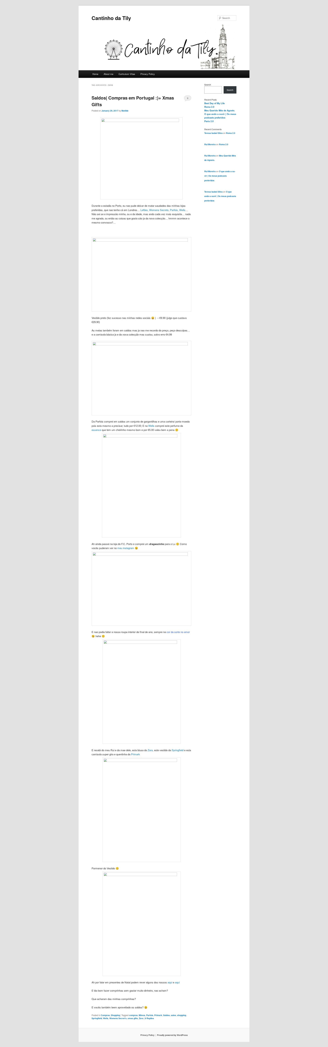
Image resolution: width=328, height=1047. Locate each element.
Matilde (124, 110)
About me (108, 74)
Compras (105, 1015)
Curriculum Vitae (127, 74)
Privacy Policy (147, 74)
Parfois (174, 210)
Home (95, 74)
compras (133, 1015)
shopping (181, 1015)
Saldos (166, 1015)
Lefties (144, 210)
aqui (170, 982)
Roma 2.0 (209, 106)
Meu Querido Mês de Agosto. (219, 110)
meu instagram (125, 548)
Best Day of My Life (214, 103)
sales (173, 1015)
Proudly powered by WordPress (172, 1035)
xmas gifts (133, 1018)
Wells (182, 210)
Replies (149, 1018)
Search (207, 84)
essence (97, 430)
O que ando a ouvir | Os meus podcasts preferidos (219, 176)
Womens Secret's (118, 1018)
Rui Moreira (210, 144)
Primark (135, 754)
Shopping (115, 1015)
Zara (150, 750)
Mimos (142, 1015)
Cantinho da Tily (111, 18)
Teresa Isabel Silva (213, 133)
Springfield (177, 750)
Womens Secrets (159, 210)
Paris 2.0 (209, 121)
